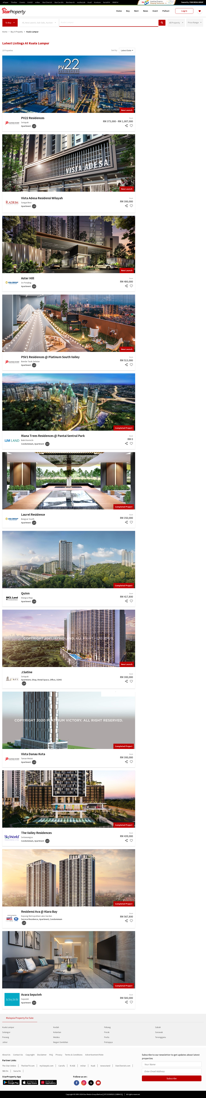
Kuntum (97, 2)
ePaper (5, 2)
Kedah (56, 1027)
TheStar (14, 2)
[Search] (161, 23)
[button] (10, 23)
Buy (128, 11)
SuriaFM (106, 2)
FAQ (51, 1054)
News (145, 11)
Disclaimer (42, 1054)
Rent (136, 11)
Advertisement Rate (94, 1054)
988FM (115, 2)
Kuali (90, 2)
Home (119, 11)
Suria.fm (17, 1071)
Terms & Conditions (73, 1054)
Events (22, 2)
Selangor (6, 1032)
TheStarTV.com (28, 1065)
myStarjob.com (46, 1065)
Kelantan (57, 1032)
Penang (5, 1037)
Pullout (165, 11)
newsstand (105, 1065)
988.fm (5, 1071)
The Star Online (9, 1065)
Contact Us (18, 1054)
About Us (6, 1054)
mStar (37, 2)
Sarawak (159, 1032)
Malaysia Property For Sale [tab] (19, 1017)
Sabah (158, 1027)
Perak (106, 1032)
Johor (5, 1042)
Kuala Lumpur (8, 1027)
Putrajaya (108, 1042)
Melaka (56, 1037)
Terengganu (160, 1037)
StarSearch (70, 2)
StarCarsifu (58, 2)
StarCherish (47, 2)
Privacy (59, 1054)
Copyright (30, 1054)
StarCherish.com (122, 1065)
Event (155, 11)
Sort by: (114, 50)
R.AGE (30, 2)
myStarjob (81, 2)
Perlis (106, 1037)
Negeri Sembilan (60, 1042)
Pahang (107, 1027)
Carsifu (62, 1065)
